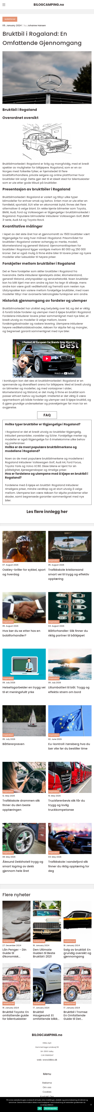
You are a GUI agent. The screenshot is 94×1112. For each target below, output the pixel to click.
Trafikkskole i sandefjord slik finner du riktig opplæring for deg (68, 866)
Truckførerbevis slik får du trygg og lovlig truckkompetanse (66, 805)
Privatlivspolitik (51, 1108)
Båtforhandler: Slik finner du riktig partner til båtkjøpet (68, 633)
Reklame (47, 1082)
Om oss (47, 1087)
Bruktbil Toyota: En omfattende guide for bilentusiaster (15, 1015)
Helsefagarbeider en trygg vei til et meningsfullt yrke (23, 689)
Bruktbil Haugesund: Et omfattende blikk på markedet (45, 1015)
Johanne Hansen (36, 25)
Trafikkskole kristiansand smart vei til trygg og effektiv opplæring (68, 574)
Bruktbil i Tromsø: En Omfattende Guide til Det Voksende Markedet (76, 1015)
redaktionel (9, 19)
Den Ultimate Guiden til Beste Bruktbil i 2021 (44, 953)
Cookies (47, 1091)
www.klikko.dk (50, 1059)
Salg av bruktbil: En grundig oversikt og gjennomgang (77, 953)
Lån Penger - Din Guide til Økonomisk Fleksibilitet (14, 953)
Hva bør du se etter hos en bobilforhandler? (21, 633)
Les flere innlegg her (47, 511)
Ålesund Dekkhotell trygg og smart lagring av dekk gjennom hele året (22, 866)
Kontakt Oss (47, 1096)
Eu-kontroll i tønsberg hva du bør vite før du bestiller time (69, 746)
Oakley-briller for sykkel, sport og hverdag (24, 572)
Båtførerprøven (13, 744)
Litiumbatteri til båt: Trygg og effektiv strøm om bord (68, 689)
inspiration (8, 560)
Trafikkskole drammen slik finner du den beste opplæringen (21, 805)
